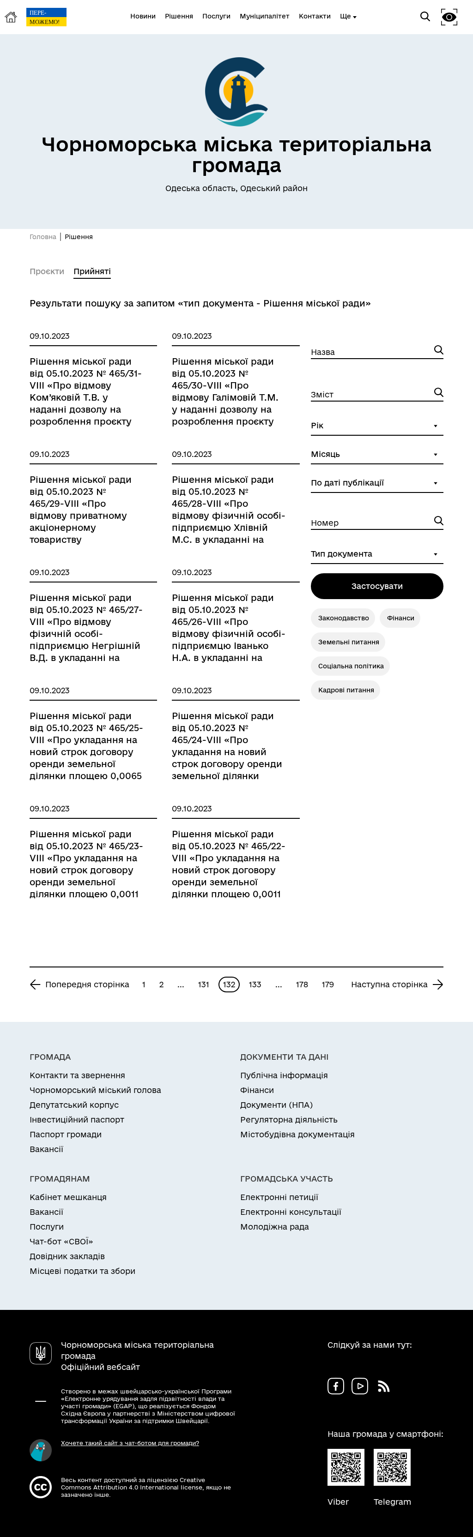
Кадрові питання (346, 690)
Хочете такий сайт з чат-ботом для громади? (130, 1443)
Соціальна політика (351, 666)
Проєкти (47, 271)
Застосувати (377, 586)
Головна (43, 236)
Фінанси (400, 618)
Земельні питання (348, 642)
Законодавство (343, 618)
